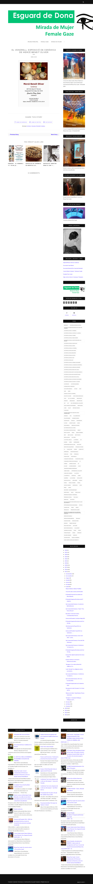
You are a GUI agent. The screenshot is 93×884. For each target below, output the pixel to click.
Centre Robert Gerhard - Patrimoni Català (72, 271)
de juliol (67, 580)
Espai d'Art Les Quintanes (69, 446)
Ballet (69, 407)
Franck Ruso (66, 456)
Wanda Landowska (75, 537)
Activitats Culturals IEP (68, 360)
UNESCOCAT (79, 532)
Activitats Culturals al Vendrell (33, 126)
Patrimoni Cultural (68, 497)
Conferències (79, 420)
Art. (68, 403)
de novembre (69, 575)
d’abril (67, 586)
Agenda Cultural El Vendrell (70, 393)
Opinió (69, 487)
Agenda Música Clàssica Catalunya (71, 262)
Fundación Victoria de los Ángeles (71, 461)
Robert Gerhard (73, 523)
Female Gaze (45, 41)
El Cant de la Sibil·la (68, 439)
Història (65, 463)
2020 (66, 563)
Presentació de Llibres (75, 509)
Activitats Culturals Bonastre (70, 352)
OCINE (81, 485)
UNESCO (73, 532)
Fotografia (76, 454)
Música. (78, 482)
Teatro (79, 530)
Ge (80, 461)
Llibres (79, 475)
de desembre (69, 573)
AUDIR (65, 407)
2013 (66, 710)
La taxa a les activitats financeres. (74, 778)
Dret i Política (77, 434)
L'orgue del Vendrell (68, 473)
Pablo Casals (77, 492)
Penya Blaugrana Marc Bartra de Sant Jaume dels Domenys (73, 502)
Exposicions (66, 451)
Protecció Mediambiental (69, 518)
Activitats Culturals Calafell (69, 355)
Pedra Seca (66, 499)
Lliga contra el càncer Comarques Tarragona (73, 277)
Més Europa (75, 480)
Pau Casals (76, 497)
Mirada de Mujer (56, 41)
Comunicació (66, 420)
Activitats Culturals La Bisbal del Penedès (72, 362)
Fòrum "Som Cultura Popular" (47, 746)
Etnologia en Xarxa (79, 446)
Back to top (80, 882)
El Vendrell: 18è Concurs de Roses (22, 734)
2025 (66, 552)
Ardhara (66, 400)
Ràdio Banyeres (75, 520)
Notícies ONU (75, 485)
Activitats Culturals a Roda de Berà (71, 337)
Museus (80, 480)
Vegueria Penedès (67, 535)
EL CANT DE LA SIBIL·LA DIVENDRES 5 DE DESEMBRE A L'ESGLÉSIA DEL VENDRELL (23, 758)
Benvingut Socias (76, 407)
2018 (66, 565)
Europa (75, 449)
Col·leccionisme (67, 418)
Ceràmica (43, 126)
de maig (68, 584)
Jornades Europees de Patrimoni (70, 468)
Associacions (80, 405)
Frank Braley (74, 456)
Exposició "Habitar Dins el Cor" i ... (50, 164)
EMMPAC (65, 442)
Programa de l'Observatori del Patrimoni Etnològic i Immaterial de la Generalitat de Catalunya (72, 513)
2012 (66, 712)
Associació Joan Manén (68, 265)
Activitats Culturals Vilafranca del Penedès (72, 379)
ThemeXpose (21, 882)
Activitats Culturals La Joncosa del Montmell (73, 364)
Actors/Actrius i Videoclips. (69, 386)
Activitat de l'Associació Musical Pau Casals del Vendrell (73, 328)
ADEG (65, 391)
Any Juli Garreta (71, 398)
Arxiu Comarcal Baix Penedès (70, 405)
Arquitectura (79, 400)
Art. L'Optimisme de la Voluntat (77, 403)
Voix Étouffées (67, 537)
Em (81, 439)
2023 (66, 556)
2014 (66, 708)
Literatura (73, 475)
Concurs (73, 420)
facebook (67, 315)
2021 (66, 561)
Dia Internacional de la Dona (70, 427)
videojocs (75, 535)
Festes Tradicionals (74, 451)
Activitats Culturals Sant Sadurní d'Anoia (72, 374)
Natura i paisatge (67, 485)
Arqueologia (72, 400)
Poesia (72, 507)
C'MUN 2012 (66, 410)
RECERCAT (66, 523)
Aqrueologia (79, 398)
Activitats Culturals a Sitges (69, 345)
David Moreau (67, 425)
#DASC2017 (66, 325)
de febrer (68, 704)
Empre (70, 442)
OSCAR (72, 492)
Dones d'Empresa (79, 432)
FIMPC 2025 (66, 454)
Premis (77, 507)
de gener (68, 706)
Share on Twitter (36, 122)
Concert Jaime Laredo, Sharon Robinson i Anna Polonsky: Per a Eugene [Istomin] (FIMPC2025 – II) (23, 835)
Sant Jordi (75, 525)
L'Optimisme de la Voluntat (76, 470)
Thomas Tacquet (67, 532)
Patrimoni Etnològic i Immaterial (70, 494)
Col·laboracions (76, 415)
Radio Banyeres (67, 520)
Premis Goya (66, 509)
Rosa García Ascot (67, 525)
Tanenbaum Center (68, 530)
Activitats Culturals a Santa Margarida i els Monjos (72, 340)
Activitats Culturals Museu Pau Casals (71, 369)
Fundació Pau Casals (67, 274)
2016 (66, 569)
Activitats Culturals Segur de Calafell (71, 376)
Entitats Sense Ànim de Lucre (69, 444)
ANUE (65, 398)
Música (65, 482)
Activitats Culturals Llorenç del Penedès (72, 367)
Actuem (75, 388)
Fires (71, 454)
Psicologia (78, 518)
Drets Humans (67, 437)
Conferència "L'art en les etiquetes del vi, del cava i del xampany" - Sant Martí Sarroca (49, 787)
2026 (66, 550)
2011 (66, 714)
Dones (73, 432)
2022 (66, 558)
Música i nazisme (72, 482)
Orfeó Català (66, 492)
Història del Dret (72, 463)
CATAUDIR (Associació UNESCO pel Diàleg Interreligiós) (71, 413)
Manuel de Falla (67, 480)
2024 (66, 554)
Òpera (65, 487)
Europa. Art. (81, 449)
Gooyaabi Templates (35, 882)
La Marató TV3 (67, 475)
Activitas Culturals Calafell (75, 325)
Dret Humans (70, 434)
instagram (74, 315)
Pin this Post (48, 122)
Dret (65, 434)
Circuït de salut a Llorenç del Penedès (74, 591)
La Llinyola (76, 473)
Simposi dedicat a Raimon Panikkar (73, 588)
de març (68, 701)
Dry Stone (74, 437)
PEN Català (72, 499)
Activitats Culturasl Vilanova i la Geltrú (72, 381)
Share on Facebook (21, 122)
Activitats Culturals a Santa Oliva (70, 343)
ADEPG (69, 391)
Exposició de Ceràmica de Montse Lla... (33, 164)
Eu (64, 449)
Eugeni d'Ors (69, 449)
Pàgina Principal (33, 41)
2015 (66, 571)
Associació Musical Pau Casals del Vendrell (72, 268)
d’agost (67, 578)
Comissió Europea (75, 418)
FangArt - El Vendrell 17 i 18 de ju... (16, 164)
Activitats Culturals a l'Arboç (70, 335)
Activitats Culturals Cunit (69, 357)
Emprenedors (76, 442)
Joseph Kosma (66, 470)
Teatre (75, 530)
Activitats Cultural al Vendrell (70, 330)
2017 (66, 567)
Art (64, 403)
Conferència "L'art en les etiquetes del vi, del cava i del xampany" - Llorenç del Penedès (49, 781)
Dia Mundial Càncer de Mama (70, 430)
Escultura (79, 444)
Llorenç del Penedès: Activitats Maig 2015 (75, 618)
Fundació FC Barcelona (68, 458)
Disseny (79, 430)
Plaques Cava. (66, 507)
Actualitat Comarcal (68, 388)
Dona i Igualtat (67, 432)
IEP (78, 463)
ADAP (80, 388)
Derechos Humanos (75, 425)
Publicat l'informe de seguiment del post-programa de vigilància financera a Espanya (49, 736)
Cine (70, 415)
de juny (67, 582)
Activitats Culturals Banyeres (70, 350)
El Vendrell (76, 439)
